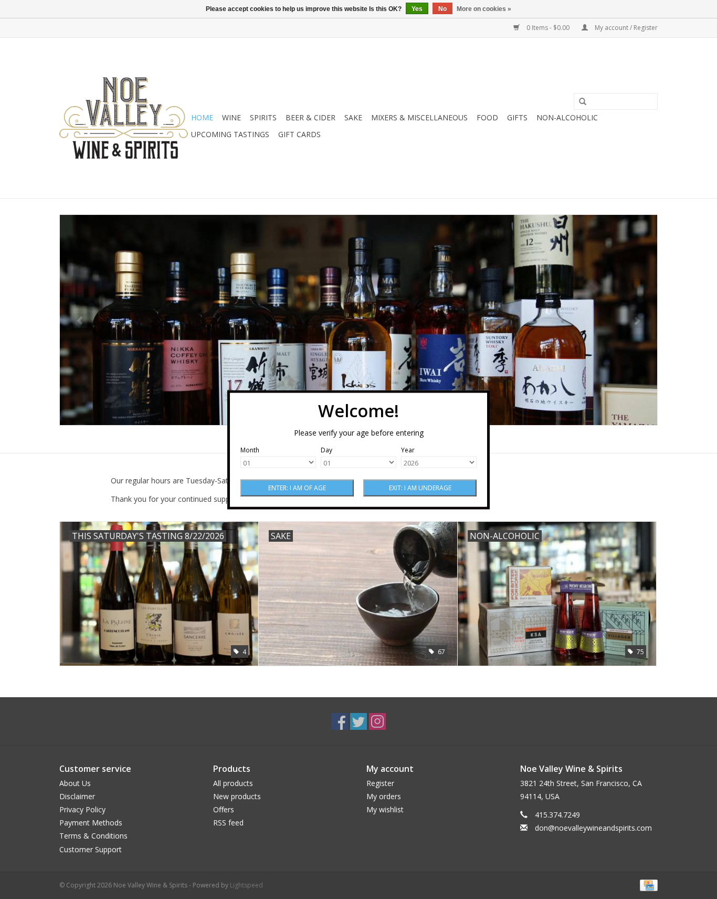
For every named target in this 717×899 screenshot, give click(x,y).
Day (326, 449)
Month (249, 449)
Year (408, 449)
